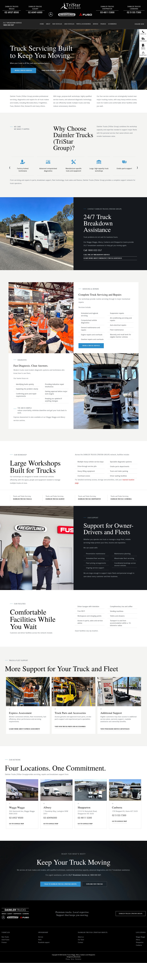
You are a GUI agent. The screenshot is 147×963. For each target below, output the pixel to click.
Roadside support (44, 942)
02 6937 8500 (12, 12)
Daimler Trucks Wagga (11, 8)
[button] (23, 70)
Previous (9, 167)
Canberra (139, 945)
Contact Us (143, 34)
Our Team (81, 939)
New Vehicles (57, 24)
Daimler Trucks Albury (35, 8)
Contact (80, 942)
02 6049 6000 (35, 12)
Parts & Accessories (83, 24)
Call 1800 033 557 (93, 250)
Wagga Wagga (140, 937)
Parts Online (143, 41)
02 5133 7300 (134, 12)
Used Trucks (5, 939)
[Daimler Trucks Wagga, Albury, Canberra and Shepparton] (70, 6)
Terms (72, 959)
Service (95, 24)
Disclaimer (78, 959)
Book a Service (143, 48)
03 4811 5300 (107, 12)
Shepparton (139, 942)
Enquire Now (139, 24)
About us (81, 937)
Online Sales (143, 55)
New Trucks (5, 937)
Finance (103, 24)
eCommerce (112, 24)
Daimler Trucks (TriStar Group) (130, 913)
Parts (40, 939)
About (48, 24)
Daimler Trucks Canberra (134, 8)
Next (137, 167)
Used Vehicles (69, 24)
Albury (138, 939)
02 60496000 (50, 818)
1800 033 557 (8, 25)
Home (42, 24)
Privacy (68, 959)
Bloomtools (77, 957)
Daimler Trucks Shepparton (107, 8)
